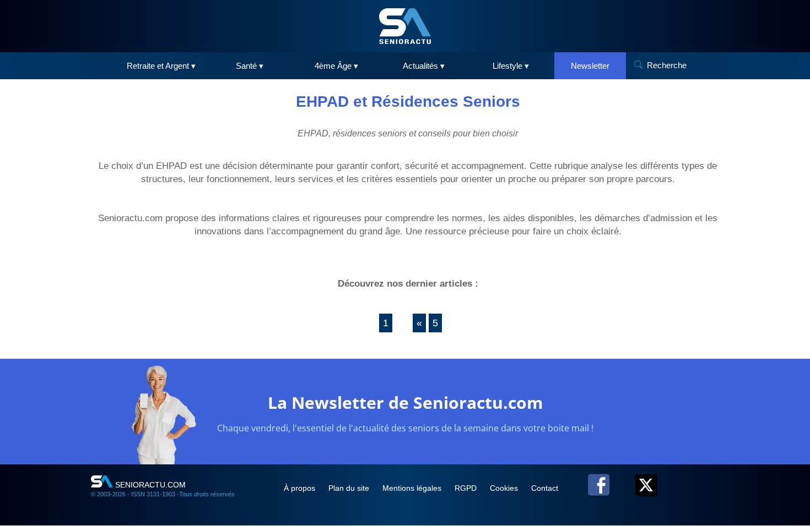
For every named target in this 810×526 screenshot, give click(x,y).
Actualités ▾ (424, 65)
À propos (300, 488)
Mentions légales (413, 488)
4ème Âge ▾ (336, 65)
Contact (544, 488)
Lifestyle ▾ (511, 65)
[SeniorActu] (405, 26)
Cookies (505, 488)
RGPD (467, 488)
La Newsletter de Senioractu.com (405, 402)
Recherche (667, 65)
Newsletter (590, 65)
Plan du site (349, 488)
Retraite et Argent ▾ (161, 65)
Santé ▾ (249, 65)
